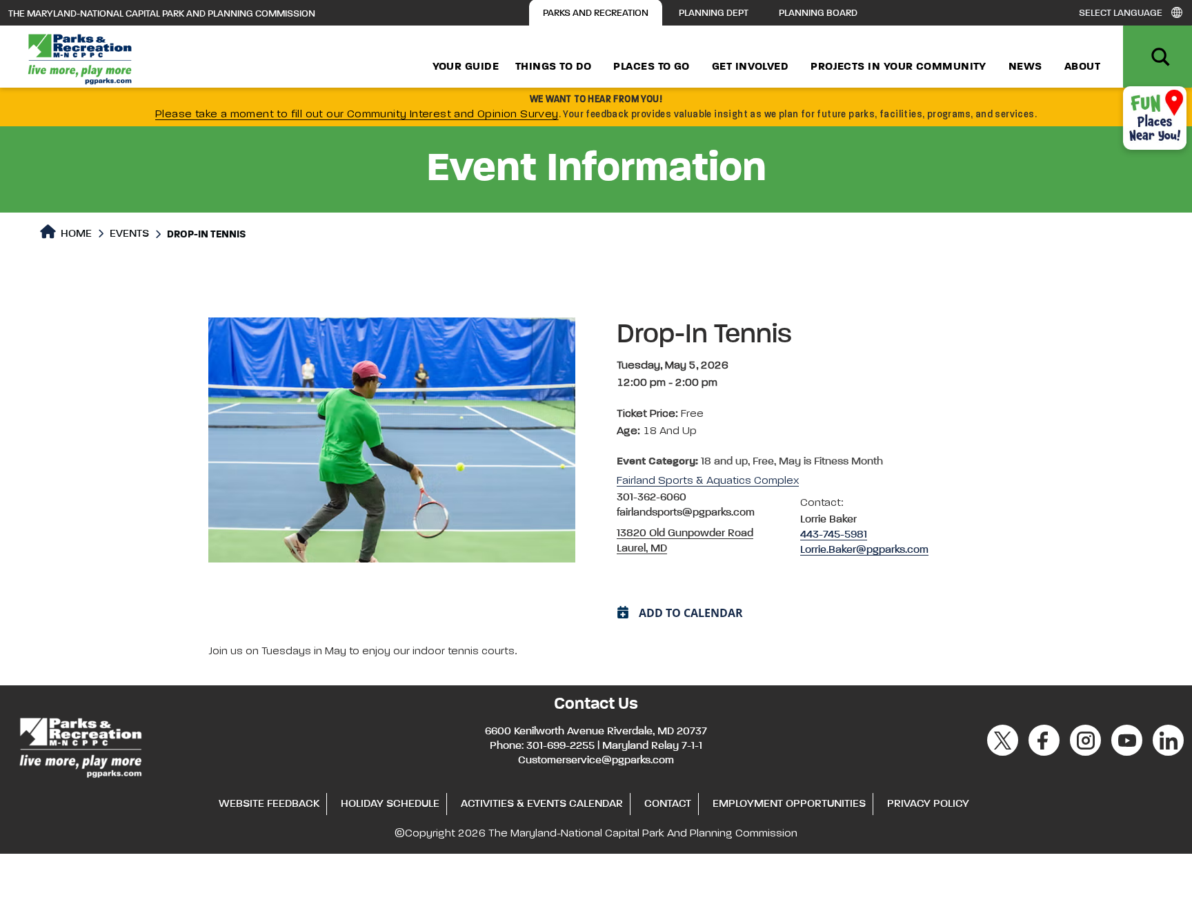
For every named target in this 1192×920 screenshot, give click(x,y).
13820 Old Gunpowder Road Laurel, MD (685, 541)
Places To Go (651, 66)
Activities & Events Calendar (542, 804)
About (1082, 66)
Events (129, 233)
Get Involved (750, 66)
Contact (667, 804)
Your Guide (466, 66)
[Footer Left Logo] (79, 745)
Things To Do (553, 66)
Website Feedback (269, 804)
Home (75, 233)
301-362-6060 (651, 497)
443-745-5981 (833, 534)
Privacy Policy (928, 804)
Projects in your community (898, 66)
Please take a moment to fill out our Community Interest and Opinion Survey (357, 114)
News (1025, 66)
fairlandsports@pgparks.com (686, 512)
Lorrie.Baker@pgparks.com (864, 550)
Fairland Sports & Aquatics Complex (708, 481)
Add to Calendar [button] (691, 612)
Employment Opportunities (789, 804)
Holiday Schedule (390, 804)
